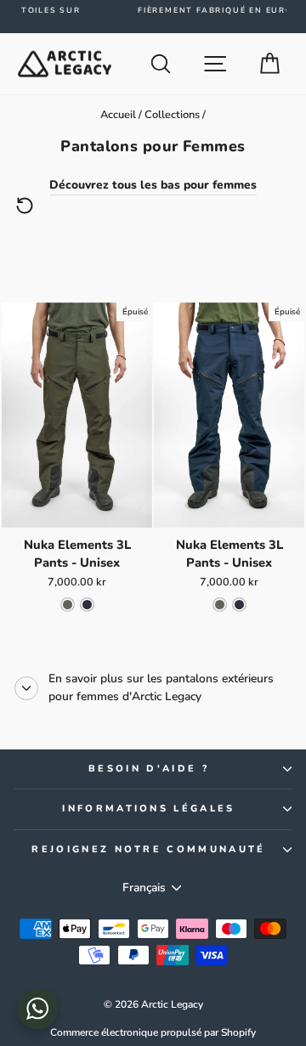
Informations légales (148, 808)
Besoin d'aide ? (148, 768)
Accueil (118, 114)
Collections (172, 114)
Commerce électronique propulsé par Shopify (153, 1032)
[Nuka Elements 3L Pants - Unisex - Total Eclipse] (87, 604)
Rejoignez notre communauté (148, 849)
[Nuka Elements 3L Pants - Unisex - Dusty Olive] (67, 604)
